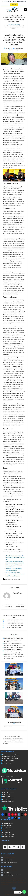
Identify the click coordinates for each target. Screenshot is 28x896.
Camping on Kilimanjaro (7, 825)
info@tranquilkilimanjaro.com (10, 862)
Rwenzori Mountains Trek (8, 798)
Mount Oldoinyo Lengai (7, 799)
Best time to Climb (6, 832)
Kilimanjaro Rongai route (8, 760)
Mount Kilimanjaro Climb (8, 792)
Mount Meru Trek (6, 796)
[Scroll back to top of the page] (14, 888)
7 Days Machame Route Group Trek (15, 625)
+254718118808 (7, 872)
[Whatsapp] (24, 892)
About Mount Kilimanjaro (8, 836)
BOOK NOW (14, 4)
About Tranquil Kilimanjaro (7, 776)
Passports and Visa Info (7, 823)
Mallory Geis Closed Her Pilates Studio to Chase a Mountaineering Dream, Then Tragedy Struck (13, 640)
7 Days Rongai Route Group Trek (14, 627)
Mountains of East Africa (8, 801)
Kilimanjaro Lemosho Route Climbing (10, 754)
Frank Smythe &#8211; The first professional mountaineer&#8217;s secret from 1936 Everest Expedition (15, 574)
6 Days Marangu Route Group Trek (15, 621)
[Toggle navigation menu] (25, 9)
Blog (16, 894)
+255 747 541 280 (8, 860)
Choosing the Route (6, 827)
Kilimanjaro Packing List (7, 829)
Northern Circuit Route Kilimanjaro (10, 758)
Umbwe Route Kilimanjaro (8, 764)
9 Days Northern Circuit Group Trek (15, 623)
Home (9, 24)
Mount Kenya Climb (6, 794)
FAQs (13, 894)
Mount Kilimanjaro (15, 24)
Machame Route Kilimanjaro (8, 756)
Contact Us (21, 894)
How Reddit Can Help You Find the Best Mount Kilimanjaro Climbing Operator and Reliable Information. (14, 656)
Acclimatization (5, 830)
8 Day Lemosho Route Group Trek (14, 620)
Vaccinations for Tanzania (8, 834)
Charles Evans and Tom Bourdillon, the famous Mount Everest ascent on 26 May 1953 (15, 557)
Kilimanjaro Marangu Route (8, 762)
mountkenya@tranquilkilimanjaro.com (12, 875)
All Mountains (8, 894)
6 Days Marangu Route (13, 698)
